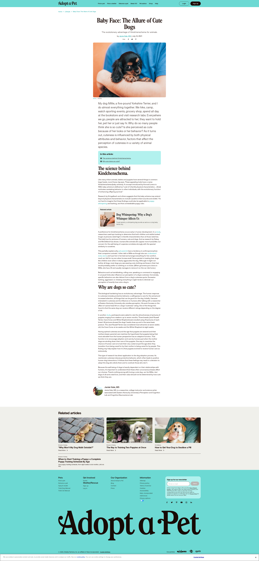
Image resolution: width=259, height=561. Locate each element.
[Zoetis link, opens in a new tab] (198, 551)
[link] (123, 3)
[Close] (256, 557)
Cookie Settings (105, 552)
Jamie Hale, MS (125, 36)
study (158, 232)
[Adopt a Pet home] (67, 4)
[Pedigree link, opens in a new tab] (191, 551)
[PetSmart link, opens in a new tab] (182, 551)
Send (195, 483)
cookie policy (81, 557)
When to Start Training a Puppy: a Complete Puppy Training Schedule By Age (79, 460)
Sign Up (195, 3)
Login (184, 3)
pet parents (123, 251)
